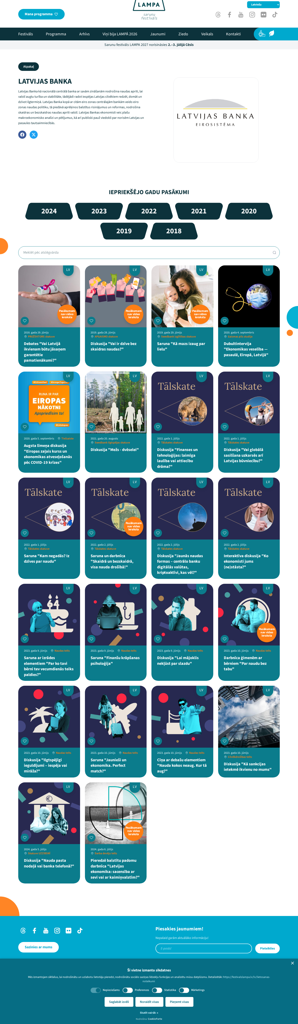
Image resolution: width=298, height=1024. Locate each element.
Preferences (142, 990)
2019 (124, 231)
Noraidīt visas (149, 1002)
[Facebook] (22, 135)
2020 (249, 211)
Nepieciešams (111, 990)
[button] (292, 963)
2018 (174, 231)
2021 (199, 211)
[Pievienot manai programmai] (25, 321)
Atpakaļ (28, 66)
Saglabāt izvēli (119, 1002)
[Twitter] (34, 135)
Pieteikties (267, 948)
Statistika (170, 990)
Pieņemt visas (179, 1002)
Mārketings (198, 990)
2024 (49, 211)
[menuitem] (25, 34)
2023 (99, 211)
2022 (149, 211)
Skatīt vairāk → (149, 1013)
